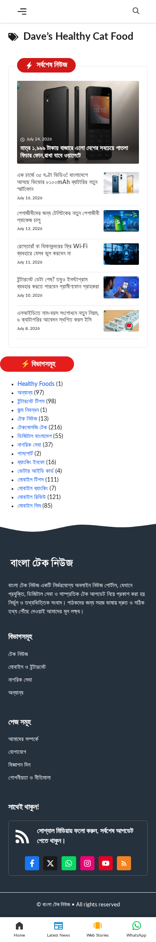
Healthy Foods (35, 384)
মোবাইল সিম (29, 506)
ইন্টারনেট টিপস (31, 401)
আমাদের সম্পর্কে (23, 739)
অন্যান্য (24, 393)
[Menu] (22, 11)
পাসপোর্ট (25, 454)
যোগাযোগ (17, 752)
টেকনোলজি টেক (32, 428)
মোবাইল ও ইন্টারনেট (27, 667)
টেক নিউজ (27, 419)
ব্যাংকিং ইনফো (31, 462)
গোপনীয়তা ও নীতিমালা (29, 778)
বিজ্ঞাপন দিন (19, 765)
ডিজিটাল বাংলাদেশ (34, 436)
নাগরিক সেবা (29, 445)
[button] (136, 11)
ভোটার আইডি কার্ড (35, 471)
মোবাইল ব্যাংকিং (32, 489)
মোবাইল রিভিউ (31, 497)
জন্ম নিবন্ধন (28, 410)
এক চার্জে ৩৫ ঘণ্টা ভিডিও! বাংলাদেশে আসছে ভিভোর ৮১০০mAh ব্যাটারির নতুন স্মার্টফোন (57, 182)
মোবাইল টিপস (30, 480)
